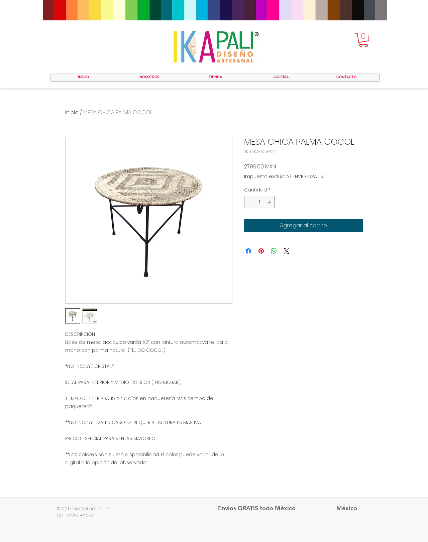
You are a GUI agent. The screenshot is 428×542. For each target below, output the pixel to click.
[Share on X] (287, 251)
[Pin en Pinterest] (261, 251)
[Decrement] (249, 202)
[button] (363, 40)
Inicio (72, 112)
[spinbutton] (259, 202)
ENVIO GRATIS (308, 176)
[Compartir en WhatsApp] (274, 251)
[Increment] (269, 202)
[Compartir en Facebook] (248, 251)
